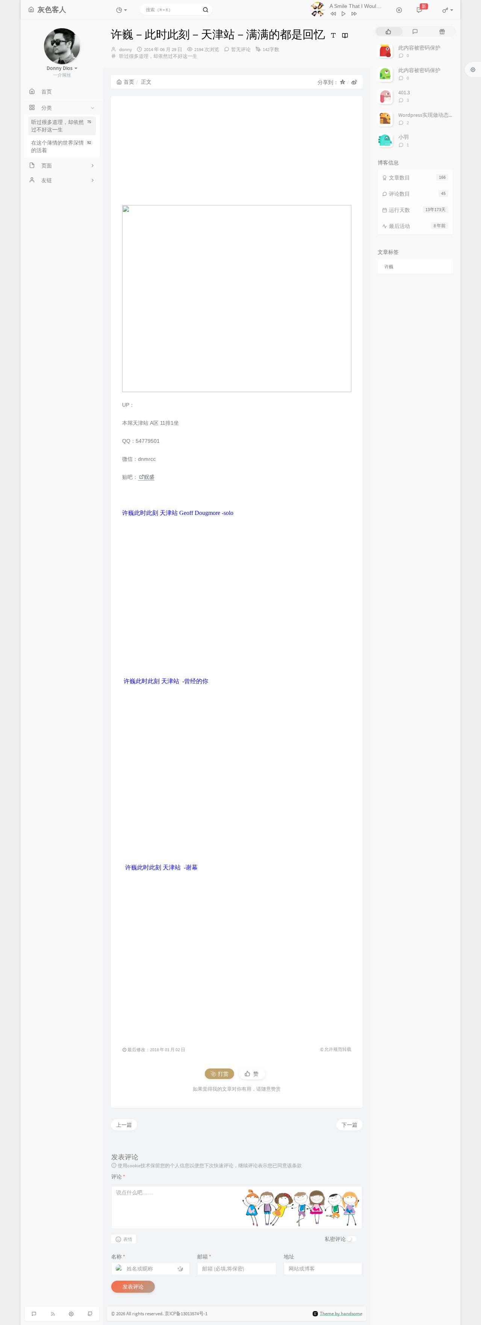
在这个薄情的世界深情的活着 (61, 146)
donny (125, 49)
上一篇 (124, 1124)
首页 (129, 81)
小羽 (403, 137)
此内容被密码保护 (419, 47)
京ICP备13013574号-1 (186, 1313)
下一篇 (349, 1124)
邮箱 (204, 1256)
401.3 (404, 92)
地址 (289, 1256)
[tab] (388, 31)
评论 (118, 1176)
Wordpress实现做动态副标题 (431, 115)
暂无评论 (241, 49)
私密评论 (335, 1239)
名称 (118, 1256)
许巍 (388, 266)
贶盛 (149, 477)
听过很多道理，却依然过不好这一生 (61, 126)
